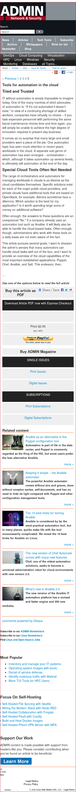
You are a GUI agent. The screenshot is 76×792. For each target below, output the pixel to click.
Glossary (7, 790)
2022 (25, 68)
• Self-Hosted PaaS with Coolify (21, 716)
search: (4, 26)
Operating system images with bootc (33, 668)
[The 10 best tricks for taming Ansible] (12, 518)
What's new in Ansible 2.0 (43, 589)
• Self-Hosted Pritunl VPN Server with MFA (28, 725)
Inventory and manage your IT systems (35, 664)
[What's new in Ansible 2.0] (12, 593)
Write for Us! (60, 44)
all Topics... (49, 64)
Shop (28, 49)
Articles (23, 40)
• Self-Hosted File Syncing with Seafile (25, 704)
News (5, 40)
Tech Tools (44, 40)
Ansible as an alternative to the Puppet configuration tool (46, 439)
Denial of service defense (25, 672)
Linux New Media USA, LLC (48, 789)
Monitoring (10, 64)
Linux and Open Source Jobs (23, 640)
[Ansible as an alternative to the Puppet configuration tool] (12, 442)
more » (69, 464)
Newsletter (9, 49)
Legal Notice (32, 781)
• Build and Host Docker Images (21, 720)
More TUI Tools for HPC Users (29, 680)
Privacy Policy (31, 784)
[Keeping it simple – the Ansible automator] (12, 477)
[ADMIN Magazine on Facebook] (63, 72)
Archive (12, 44)
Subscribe (66, 40)
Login (70, 72)
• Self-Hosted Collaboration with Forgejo (27, 712)
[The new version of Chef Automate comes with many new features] (12, 557)
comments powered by (22, 621)
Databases (30, 64)
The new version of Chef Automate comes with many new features (49, 555)
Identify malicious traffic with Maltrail (33, 676)
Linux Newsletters (31, 635)
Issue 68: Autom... (39, 68)
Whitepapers (34, 44)
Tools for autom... (60, 68)
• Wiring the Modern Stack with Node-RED (28, 708)
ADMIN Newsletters (32, 631)
